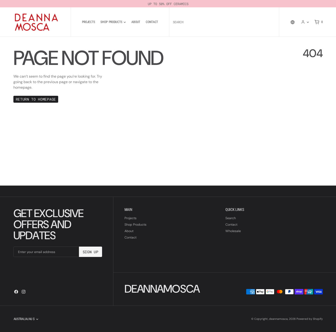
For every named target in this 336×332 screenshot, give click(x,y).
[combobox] (223, 22)
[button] (305, 22)
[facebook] (16, 291)
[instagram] (23, 291)
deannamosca (278, 319)
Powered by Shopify (310, 319)
